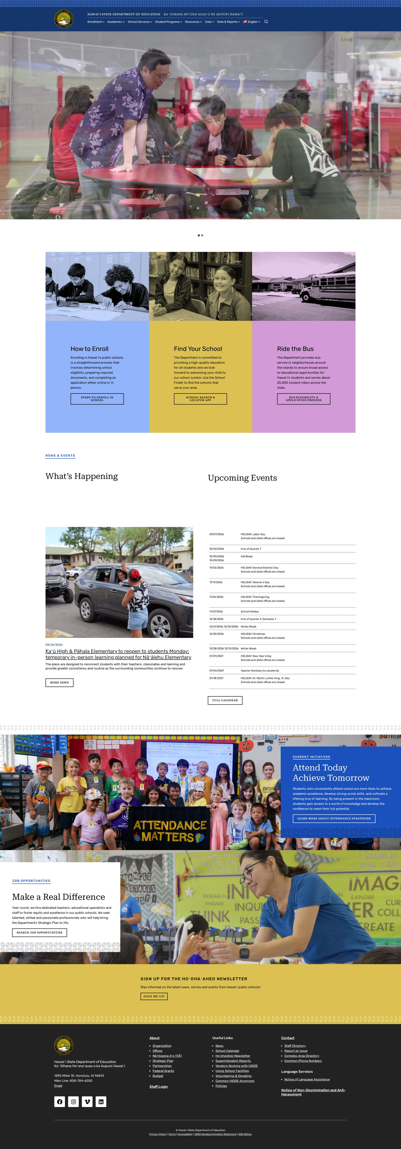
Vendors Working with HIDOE (237, 1066)
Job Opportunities (31, 881)
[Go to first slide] (394, 131)
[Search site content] (266, 21)
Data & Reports (227, 22)
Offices (157, 1051)
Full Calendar (225, 700)
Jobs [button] (208, 22)
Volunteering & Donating (233, 1076)
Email (58, 1086)
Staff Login (159, 1087)
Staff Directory (295, 1046)
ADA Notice (245, 1134)
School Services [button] (139, 22)
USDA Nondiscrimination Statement (215, 1134)
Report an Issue (295, 1051)
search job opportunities (39, 932)
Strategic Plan (163, 1061)
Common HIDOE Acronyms (235, 1081)
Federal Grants (163, 1071)
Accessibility (185, 1134)
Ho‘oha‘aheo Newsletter (233, 1056)
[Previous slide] (7, 131)
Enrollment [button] (95, 22)
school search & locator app (200, 399)
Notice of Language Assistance (307, 1079)
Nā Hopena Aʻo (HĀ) (167, 1056)
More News (59, 682)
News (219, 1046)
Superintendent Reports (233, 1061)
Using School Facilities (232, 1071)
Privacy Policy (157, 1134)
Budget (158, 1076)
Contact (287, 1038)
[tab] (199, 235)
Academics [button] (114, 22)
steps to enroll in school (97, 399)
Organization (162, 1046)
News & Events (60, 455)
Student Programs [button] (167, 22)
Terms (172, 1134)
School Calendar (227, 1051)
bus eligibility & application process (304, 399)
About (155, 1038)
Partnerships (162, 1066)
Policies (221, 1086)
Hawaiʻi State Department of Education (124, 14)
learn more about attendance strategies (334, 818)
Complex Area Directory (301, 1056)
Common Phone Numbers (303, 1061)
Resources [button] (192, 22)
